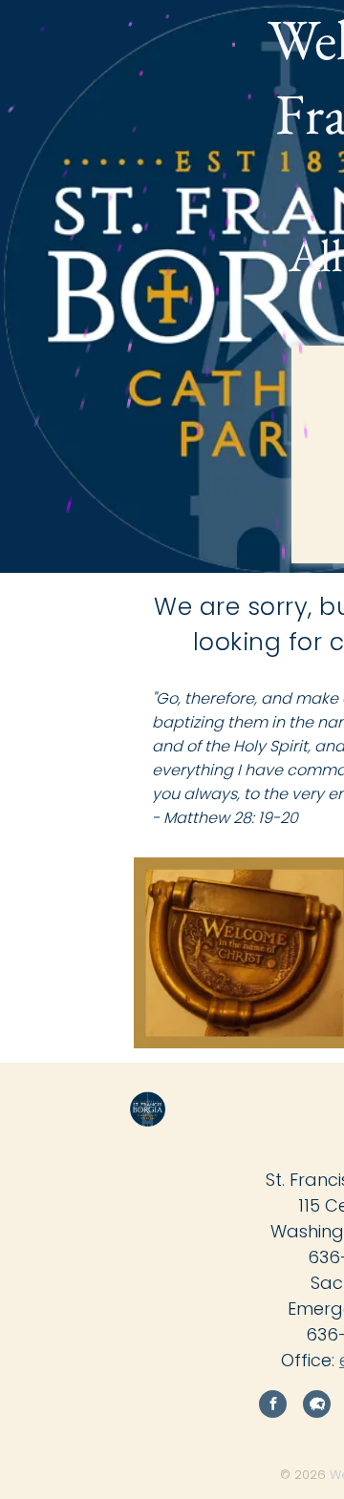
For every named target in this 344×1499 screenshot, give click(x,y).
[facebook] (273, 1406)
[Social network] (317, 1406)
